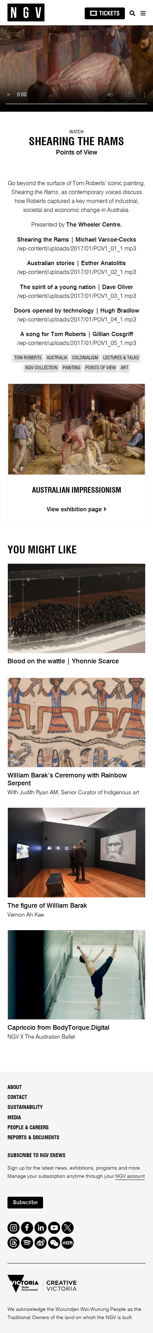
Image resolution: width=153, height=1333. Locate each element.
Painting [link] (71, 368)
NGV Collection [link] (41, 368)
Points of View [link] (100, 368)
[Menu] (143, 13)
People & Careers (28, 1127)
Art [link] (124, 368)
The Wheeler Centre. (94, 225)
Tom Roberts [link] (28, 358)
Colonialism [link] (85, 358)
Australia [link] (57, 358)
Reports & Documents (33, 1137)
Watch (76, 132)
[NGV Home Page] (25, 12)
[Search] (132, 13)
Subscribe (25, 1203)
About (14, 1087)
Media (14, 1117)
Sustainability (25, 1107)
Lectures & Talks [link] (121, 358)
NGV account (130, 1176)
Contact (17, 1097)
